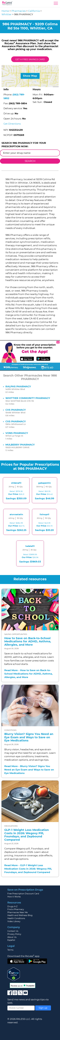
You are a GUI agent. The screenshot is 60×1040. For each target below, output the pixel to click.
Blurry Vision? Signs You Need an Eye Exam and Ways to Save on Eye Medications (28, 737)
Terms (10, 950)
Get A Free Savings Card (30, 59)
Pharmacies (18, 11)
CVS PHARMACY (15, 409)
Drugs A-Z (12, 906)
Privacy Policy (14, 934)
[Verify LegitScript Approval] (13, 974)
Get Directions (12, 123)
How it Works (14, 896)
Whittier (7, 14)
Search (30, 161)
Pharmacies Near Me (17, 912)
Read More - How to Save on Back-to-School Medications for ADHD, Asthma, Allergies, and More (28, 674)
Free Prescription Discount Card (23, 893)
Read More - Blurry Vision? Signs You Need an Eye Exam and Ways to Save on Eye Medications (29, 769)
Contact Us (12, 931)
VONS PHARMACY (16, 433)
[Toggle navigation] (56, 4)
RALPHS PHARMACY (18, 386)
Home (5, 11)
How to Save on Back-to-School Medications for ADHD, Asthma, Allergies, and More (27, 641)
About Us (11, 937)
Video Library (13, 921)
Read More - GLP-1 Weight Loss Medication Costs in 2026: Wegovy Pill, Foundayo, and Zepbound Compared (28, 869)
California (34, 11)
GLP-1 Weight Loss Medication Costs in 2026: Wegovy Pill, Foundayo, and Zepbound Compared (26, 834)
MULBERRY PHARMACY (20, 444)
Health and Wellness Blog (20, 915)
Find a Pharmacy (15, 909)
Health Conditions (16, 918)
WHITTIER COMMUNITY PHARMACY (27, 398)
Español (11, 940)
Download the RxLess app (23, 956)
